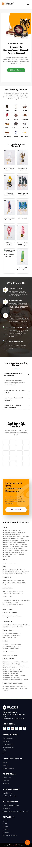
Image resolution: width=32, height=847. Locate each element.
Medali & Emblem (8, 652)
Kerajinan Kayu (8, 588)
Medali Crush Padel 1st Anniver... (22, 194)
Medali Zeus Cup (22, 218)
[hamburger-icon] (28, 4)
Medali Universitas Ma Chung (9, 244)
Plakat (5, 527)
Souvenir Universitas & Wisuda (13, 683)
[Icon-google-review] (24, 728)
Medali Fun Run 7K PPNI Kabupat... (22, 244)
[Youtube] (12, 728)
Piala (4, 566)
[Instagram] (20, 728)
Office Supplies (7, 609)
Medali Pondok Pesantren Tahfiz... (22, 269)
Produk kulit (7, 577)
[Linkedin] (16, 728)
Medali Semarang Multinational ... (9, 255)
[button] (16, 70)
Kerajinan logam (8, 630)
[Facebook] (4, 728)
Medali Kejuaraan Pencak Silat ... (9, 219)
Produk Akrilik (7, 597)
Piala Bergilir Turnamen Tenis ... (9, 194)
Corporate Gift (7, 621)
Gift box (5, 641)
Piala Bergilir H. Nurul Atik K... (22, 169)
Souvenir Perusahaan (10, 612)
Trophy (5, 559)
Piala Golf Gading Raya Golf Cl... (9, 169)
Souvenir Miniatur (8, 658)
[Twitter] (8, 728)
